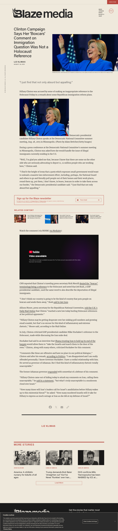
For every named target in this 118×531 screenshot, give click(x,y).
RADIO (101, 12)
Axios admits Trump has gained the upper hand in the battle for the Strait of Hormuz (66, 217)
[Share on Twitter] (56, 407)
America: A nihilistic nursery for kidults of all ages (25, 475)
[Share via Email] (61, 407)
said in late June (61, 302)
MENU (111, 10)
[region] (59, 521)
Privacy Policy (34, 201)
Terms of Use (43, 201)
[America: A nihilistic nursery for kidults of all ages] (27, 457)
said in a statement (45, 380)
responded (52, 372)
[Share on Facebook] (50, 407)
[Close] (115, 521)
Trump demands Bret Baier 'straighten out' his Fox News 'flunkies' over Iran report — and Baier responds (59, 475)
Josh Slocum (19, 468)
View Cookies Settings (90, 521)
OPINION (101, 11)
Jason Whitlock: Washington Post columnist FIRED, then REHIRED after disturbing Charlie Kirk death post (34, 217)
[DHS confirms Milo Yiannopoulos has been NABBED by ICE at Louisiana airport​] (91, 457)
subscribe (112, 2)
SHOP (100, 16)
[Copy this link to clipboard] (67, 407)
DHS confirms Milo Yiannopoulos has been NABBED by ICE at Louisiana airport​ (89, 475)
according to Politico (56, 356)
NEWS (100, 9)
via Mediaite (55, 231)
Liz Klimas (20, 62)
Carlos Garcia (51, 468)
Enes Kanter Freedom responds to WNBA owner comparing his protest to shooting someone (95, 217)
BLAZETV (101, 14)
